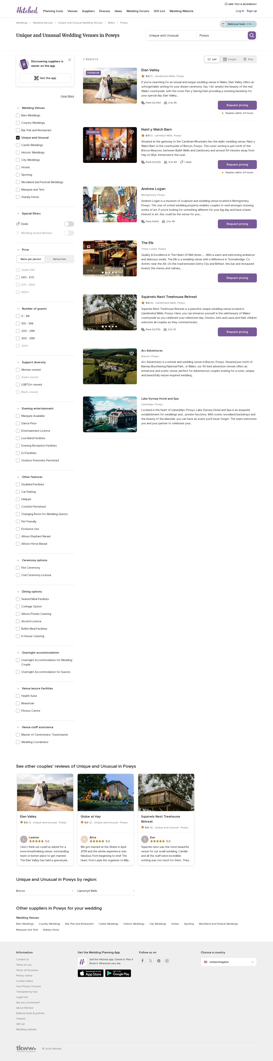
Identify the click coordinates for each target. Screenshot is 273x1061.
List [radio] (214, 59)
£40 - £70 (27, 277)
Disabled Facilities (32, 484)
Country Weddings (33, 123)
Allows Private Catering (36, 614)
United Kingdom (219, 962)
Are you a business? (28, 1002)
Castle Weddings (32, 145)
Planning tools (53, 11)
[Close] (69, 59)
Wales (112, 22)
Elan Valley (150, 70)
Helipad (26, 499)
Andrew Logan (153, 189)
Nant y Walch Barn (156, 129)
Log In (240, 11)
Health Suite (29, 696)
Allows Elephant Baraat (36, 536)
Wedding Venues (43, 22)
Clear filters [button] (67, 96)
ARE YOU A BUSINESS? (242, 4)
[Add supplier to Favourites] (131, 73)
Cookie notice (24, 981)
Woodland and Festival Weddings (42, 182)
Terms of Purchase (27, 970)
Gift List (159, 11)
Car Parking (28, 492)
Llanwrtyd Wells (87, 891)
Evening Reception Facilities (39, 445)
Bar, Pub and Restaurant (36, 130)
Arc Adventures (152, 350)
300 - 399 (28, 338)
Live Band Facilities (33, 438)
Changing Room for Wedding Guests (44, 514)
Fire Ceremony (30, 568)
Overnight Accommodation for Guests (45, 672)
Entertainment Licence (35, 431)
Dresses (104, 11)
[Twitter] (150, 960)
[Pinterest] (158, 960)
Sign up (252, 11)
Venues (73, 11)
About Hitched (24, 1007)
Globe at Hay (91, 816)
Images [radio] (232, 59)
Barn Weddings (30, 115)
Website (181, 11)
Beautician (27, 703)
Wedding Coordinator (34, 742)
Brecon (20, 891)
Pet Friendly (28, 521)
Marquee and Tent (32, 189)
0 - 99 (25, 316)
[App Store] (91, 976)
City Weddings (30, 160)
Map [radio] (250, 59)
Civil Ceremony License (36, 575)
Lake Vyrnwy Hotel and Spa (160, 399)
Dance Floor (29, 423)
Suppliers (88, 11)
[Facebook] (142, 960)
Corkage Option (31, 606)
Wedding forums (137, 11)
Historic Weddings (33, 152)
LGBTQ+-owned (31, 384)
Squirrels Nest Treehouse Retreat (169, 297)
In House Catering (32, 636)
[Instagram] (167, 960)
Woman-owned (31, 370)
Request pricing (237, 105)
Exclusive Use (30, 529)
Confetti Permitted (33, 507)
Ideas (118, 11)
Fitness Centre (30, 711)
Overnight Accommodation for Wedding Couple (46, 662)
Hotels (25, 167)
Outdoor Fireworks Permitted (40, 460)
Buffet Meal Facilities (34, 629)
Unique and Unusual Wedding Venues (80, 22)
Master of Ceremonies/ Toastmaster (44, 735)
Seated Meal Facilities (35, 599)
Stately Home (30, 197)
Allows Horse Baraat (34, 544)
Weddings (22, 22)
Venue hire (59, 259)
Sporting (26, 175)
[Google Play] (118, 976)
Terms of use (24, 964)
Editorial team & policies (30, 1013)
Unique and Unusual (35, 138)
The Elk (147, 243)
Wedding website (26, 1029)
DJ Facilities (28, 453)
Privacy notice (24, 975)
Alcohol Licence (31, 621)
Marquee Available (33, 416)
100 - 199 (27, 323)
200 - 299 (28, 331)
